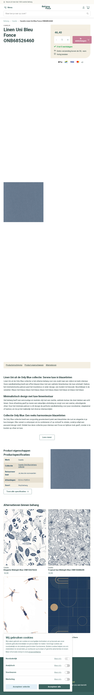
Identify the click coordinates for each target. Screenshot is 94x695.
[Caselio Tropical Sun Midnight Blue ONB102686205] (69, 542)
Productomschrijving (14, 365)
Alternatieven (51, 365)
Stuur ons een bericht (77, 685)
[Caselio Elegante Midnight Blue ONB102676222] (25, 542)
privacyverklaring (34, 652)
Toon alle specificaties (16, 491)
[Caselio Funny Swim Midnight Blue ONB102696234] (25, 609)
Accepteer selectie (21, 687)
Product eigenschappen (34, 365)
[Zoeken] (87, 13)
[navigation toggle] (5, 7)
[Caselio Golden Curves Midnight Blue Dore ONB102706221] (69, 611)
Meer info (57, 659)
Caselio (7, 25)
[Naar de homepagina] (46, 7)
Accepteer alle (54, 687)
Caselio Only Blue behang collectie (27, 466)
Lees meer (47, 437)
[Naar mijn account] (83, 7)
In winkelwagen (80, 40)
